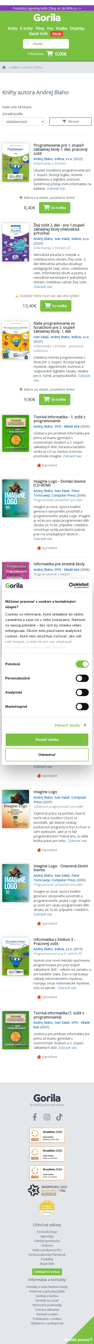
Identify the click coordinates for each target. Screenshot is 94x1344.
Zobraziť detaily (67, 725)
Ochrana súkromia (47, 1310)
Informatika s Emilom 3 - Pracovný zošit (54, 941)
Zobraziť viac (56, 188)
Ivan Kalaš (62, 239)
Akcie (56, 33)
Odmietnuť (47, 755)
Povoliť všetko (47, 740)
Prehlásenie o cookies (47, 1319)
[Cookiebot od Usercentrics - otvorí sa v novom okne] (69, 586)
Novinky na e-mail (47, 1300)
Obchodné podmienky (47, 1305)
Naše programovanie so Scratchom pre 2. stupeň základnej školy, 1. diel (54, 327)
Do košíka (58, 207)
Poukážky (47, 1259)
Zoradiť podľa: (12, 114)
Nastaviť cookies (47, 1314)
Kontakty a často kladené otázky (47, 1287)
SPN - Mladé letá (67, 426)
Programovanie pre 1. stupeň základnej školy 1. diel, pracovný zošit (61, 149)
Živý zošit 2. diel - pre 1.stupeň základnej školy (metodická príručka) (59, 229)
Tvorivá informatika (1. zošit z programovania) (59, 1015)
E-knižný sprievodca (47, 1241)
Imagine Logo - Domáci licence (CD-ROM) (60, 483)
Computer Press (64, 495)
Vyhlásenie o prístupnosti (47, 1323)
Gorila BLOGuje (47, 1232)
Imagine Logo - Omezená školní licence (61, 868)
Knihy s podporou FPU (47, 1250)
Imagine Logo (45, 791)
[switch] (82, 678)
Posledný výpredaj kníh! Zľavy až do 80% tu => (47, 8)
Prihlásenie (36, 54)
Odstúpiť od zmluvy (47, 1272)
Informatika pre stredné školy (59, 563)
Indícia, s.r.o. (64, 159)
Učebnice (47, 1245)
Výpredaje (47, 1236)
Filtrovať (72, 122)
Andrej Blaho (32, 67)
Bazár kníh (38, 33)
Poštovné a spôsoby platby (47, 1291)
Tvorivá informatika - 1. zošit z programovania (59, 418)
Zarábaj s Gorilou (47, 1296)
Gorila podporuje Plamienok (47, 1255)
